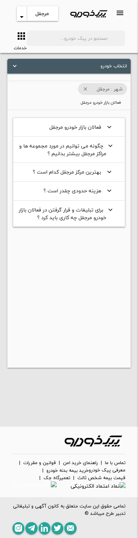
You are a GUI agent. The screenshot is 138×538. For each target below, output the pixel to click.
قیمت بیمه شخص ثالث (101, 478)
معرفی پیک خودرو (107, 470)
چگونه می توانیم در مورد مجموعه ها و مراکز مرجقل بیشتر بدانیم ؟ (66, 149)
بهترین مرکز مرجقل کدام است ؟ (73, 172)
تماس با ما (115, 463)
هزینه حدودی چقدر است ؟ (78, 190)
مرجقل (42, 13)
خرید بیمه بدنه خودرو (67, 470)
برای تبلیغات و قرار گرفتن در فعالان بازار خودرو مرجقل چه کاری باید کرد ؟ (66, 213)
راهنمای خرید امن (80, 463)
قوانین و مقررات (39, 463)
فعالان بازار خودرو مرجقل (81, 127)
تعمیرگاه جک (56, 478)
